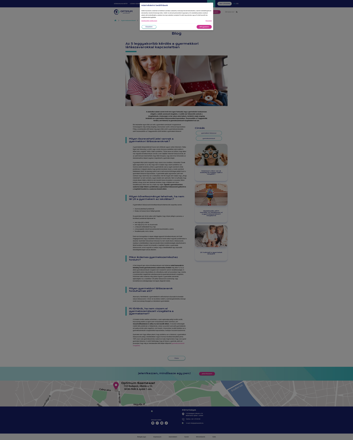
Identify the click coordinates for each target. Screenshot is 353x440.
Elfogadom (204, 27)
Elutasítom (149, 27)
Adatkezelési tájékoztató (149, 21)
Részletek (209, 21)
